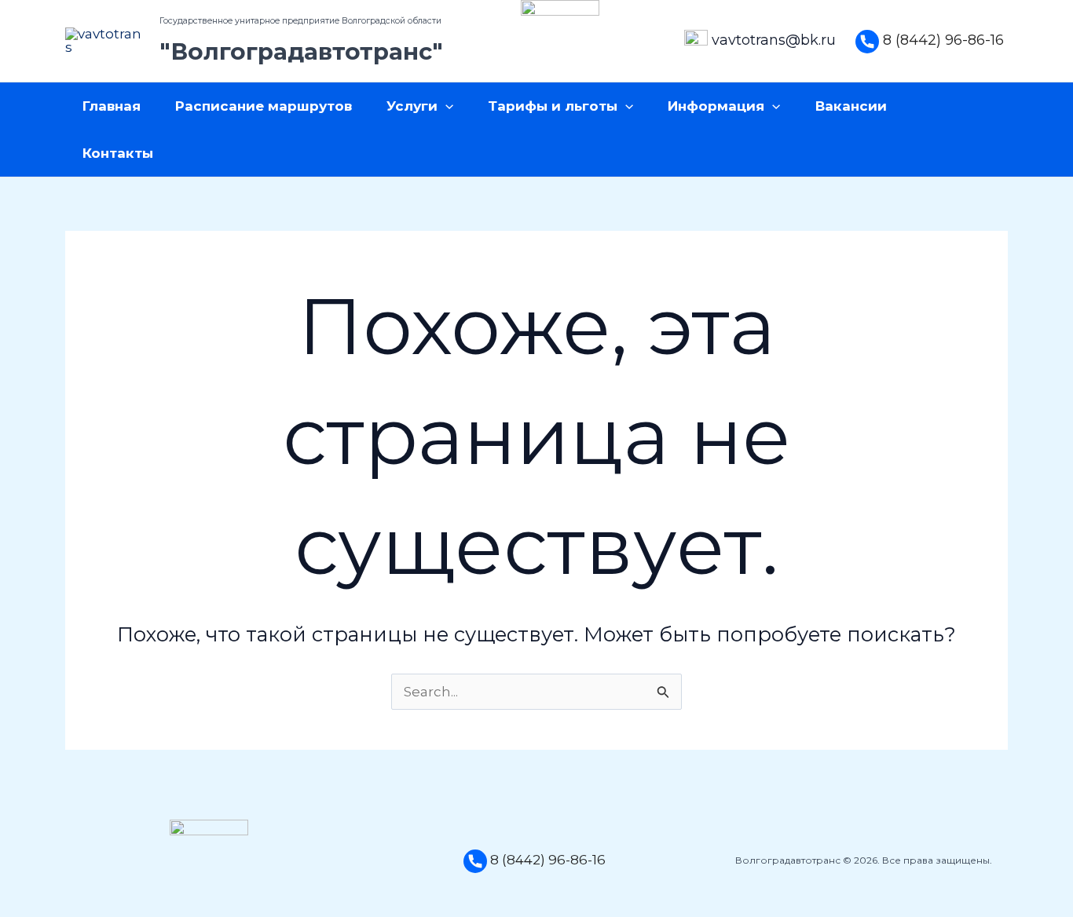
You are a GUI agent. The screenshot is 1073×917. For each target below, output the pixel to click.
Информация (716, 106)
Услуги (412, 106)
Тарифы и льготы (552, 106)
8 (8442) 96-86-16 (943, 40)
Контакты (117, 153)
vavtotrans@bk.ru (774, 40)
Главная (111, 106)
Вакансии (851, 106)
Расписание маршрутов (263, 106)
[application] (445, 106)
